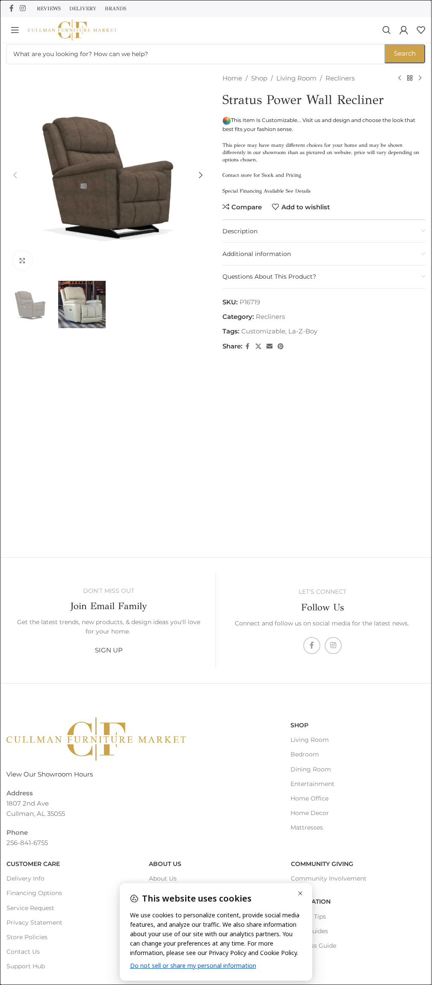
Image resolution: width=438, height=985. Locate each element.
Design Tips (308, 916)
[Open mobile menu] (15, 30)
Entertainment (312, 784)
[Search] (386, 30)
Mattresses (306, 827)
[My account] (403, 30)
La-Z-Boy (302, 331)
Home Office (309, 798)
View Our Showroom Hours (49, 774)
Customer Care (33, 864)
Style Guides (309, 931)
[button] (15, 175)
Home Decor (309, 813)
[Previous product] (399, 78)
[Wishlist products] (420, 30)
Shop (259, 78)
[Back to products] (410, 78)
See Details (298, 191)
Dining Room (310, 769)
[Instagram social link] (22, 8)
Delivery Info (25, 878)
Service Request (30, 908)
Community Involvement (329, 878)
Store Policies (26, 937)
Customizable (263, 331)
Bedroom (304, 754)
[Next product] (420, 78)
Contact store (237, 175)
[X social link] (258, 346)
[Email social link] (269, 346)
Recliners (340, 78)
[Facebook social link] (11, 8)
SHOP (299, 725)
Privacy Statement (34, 922)
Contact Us (23, 951)
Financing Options (34, 893)
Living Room (296, 78)
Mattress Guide (313, 945)
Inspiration (311, 901)
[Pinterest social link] (280, 346)
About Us (165, 864)
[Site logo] (72, 29)
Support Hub (25, 966)
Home (232, 78)
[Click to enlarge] (22, 260)
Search (405, 53)
